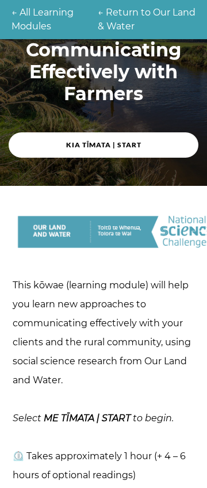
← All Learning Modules (43, 19)
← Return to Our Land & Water (146, 19)
